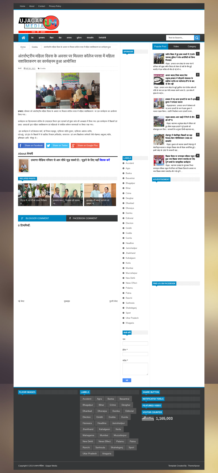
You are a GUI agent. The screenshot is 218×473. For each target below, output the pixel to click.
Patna (128, 293)
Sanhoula (130, 303)
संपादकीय (90, 38)
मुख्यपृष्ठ (67, 301)
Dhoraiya (130, 208)
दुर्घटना (79, 38)
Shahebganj (131, 308)
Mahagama (88, 435)
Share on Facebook (34, 145)
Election (129, 223)
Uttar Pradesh (132, 318)
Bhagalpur (130, 183)
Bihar (128, 188)
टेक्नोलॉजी (102, 38)
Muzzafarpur (131, 273)
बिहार (51, 38)
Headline (130, 243)
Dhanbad (130, 203)
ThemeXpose (194, 466)
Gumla (129, 238)
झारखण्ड (42, 38)
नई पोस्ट (21, 301)
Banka (129, 173)
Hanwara (87, 423)
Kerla (128, 263)
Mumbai (129, 268)
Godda (129, 233)
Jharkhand (130, 253)
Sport (128, 313)
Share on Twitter (60, 145)
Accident (130, 163)
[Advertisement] (142, 20)
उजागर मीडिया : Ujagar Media (45, 466)
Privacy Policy (55, 6)
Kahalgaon (130, 258)
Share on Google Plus (88, 145)
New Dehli (130, 278)
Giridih (129, 228)
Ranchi (129, 298)
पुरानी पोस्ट (113, 301)
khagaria (130, 323)
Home (22, 6)
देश (32, 38)
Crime (128, 193)
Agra (128, 168)
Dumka (129, 213)
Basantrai (130, 178)
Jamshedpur (131, 248)
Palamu (129, 288)
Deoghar (129, 198)
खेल (60, 38)
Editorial (129, 218)
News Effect (131, 283)
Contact (41, 6)
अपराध (69, 38)
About (31, 6)
